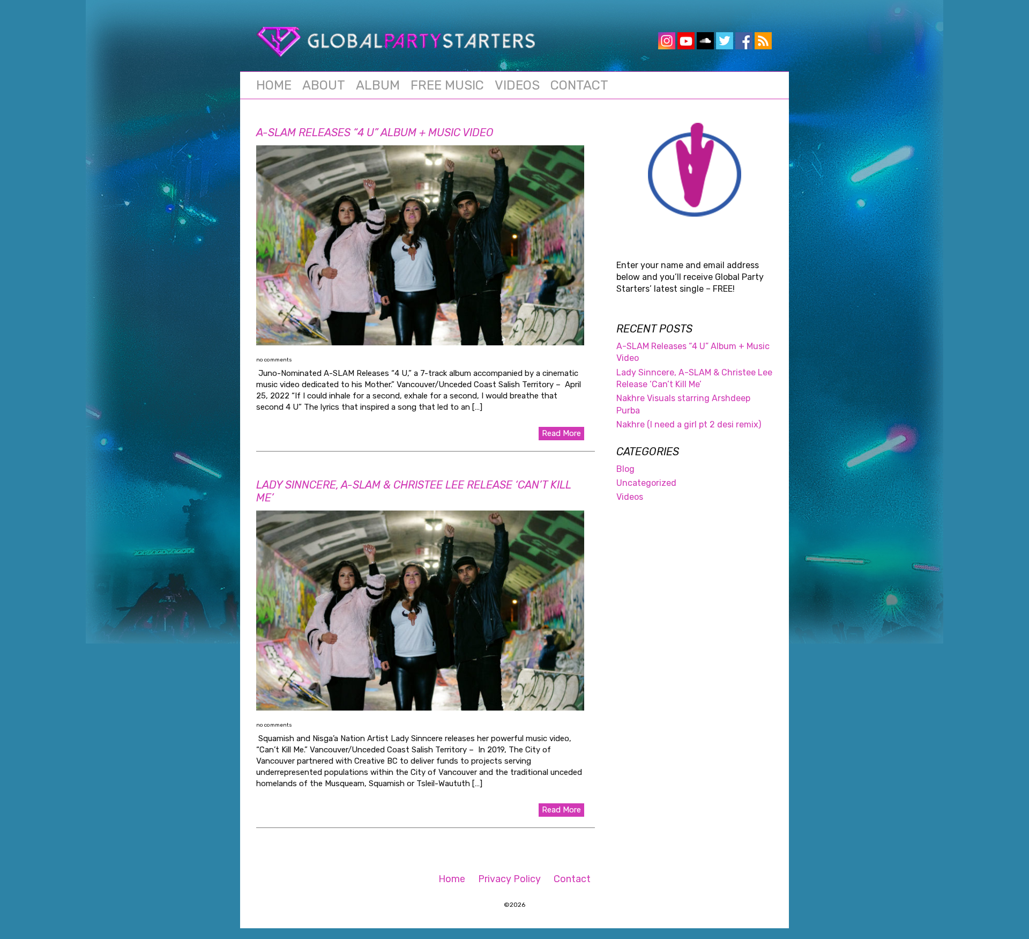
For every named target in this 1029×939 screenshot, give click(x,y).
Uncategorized (646, 483)
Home (274, 85)
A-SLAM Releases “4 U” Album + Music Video (375, 132)
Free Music (447, 85)
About (323, 85)
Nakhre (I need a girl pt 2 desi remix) (688, 424)
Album (378, 85)
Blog (625, 469)
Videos (517, 85)
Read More (561, 433)
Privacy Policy (509, 879)
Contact (579, 85)
